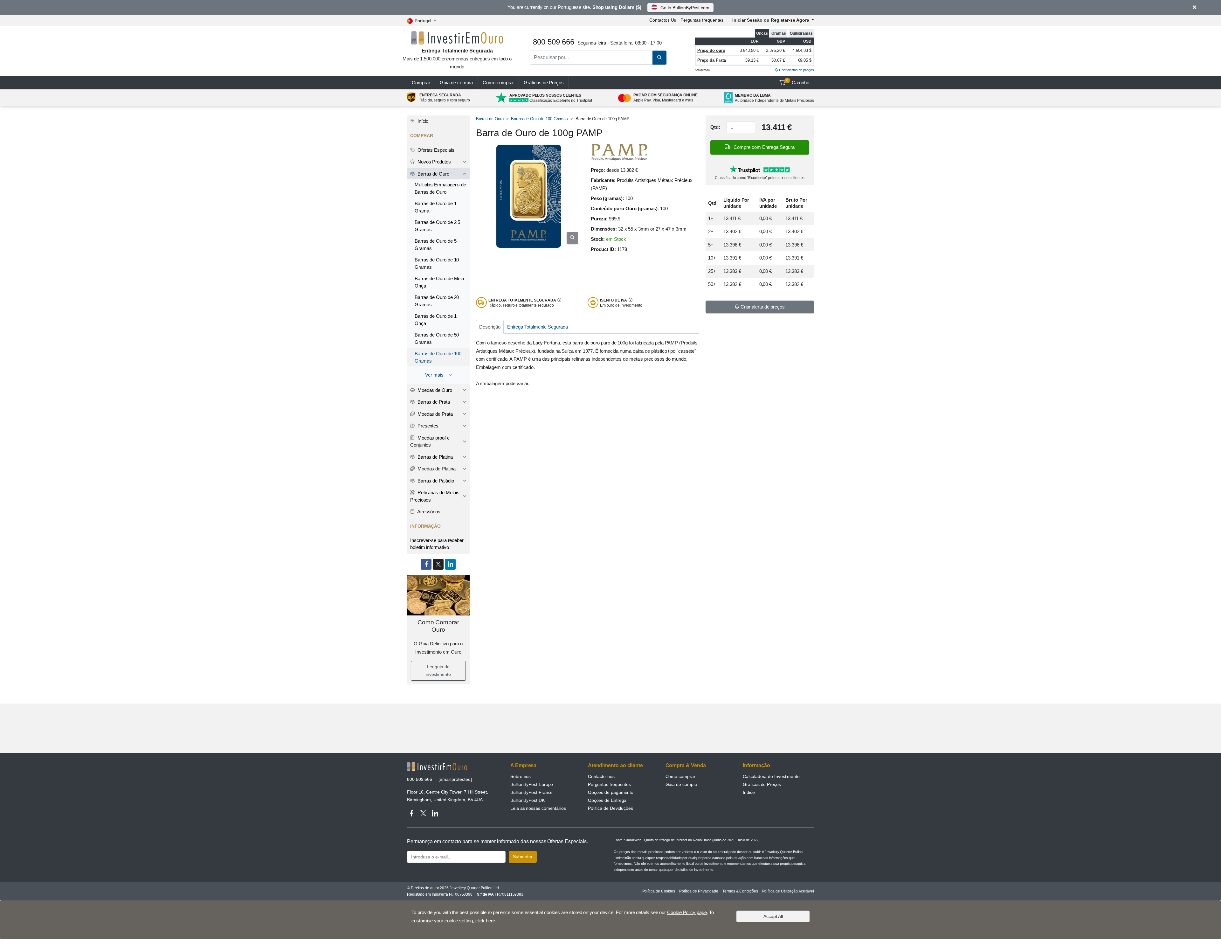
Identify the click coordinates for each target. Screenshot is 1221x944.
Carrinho (797, 81)
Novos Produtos (433, 161)
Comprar (421, 82)
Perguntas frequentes (701, 20)
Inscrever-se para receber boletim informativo (437, 544)
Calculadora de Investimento (771, 776)
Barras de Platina (434, 457)
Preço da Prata (711, 60)
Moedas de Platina (436, 468)
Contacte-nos (601, 776)
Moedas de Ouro (434, 390)
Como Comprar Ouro (438, 626)
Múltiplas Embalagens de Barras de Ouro (440, 188)
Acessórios (428, 511)
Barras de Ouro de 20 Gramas (437, 301)
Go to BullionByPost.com (684, 7)
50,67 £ (778, 60)
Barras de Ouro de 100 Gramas (539, 118)
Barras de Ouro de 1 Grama (435, 207)
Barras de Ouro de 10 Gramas (437, 263)
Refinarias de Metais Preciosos (434, 496)
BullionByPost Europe (531, 784)
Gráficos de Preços (762, 784)
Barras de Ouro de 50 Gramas (437, 338)
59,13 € (752, 60)
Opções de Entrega (607, 800)
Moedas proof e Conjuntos (430, 441)
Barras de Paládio (435, 480)
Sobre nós (520, 776)
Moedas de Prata (434, 414)
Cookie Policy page (687, 912)
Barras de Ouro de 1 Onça (435, 319)
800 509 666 (419, 779)
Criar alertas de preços (796, 70)
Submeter (523, 856)
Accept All (773, 916)
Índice (749, 792)
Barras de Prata (433, 402)
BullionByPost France (531, 792)
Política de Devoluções (610, 808)
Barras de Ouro (490, 118)
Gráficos (544, 82)
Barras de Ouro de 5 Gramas (435, 244)
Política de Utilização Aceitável (788, 891)
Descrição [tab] (489, 327)
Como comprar (498, 82)
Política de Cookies (658, 891)
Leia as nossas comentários (538, 808)
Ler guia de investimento (438, 670)
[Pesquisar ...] (659, 58)
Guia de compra (456, 82)
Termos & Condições (740, 891)
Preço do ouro (711, 50)
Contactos (662, 20)
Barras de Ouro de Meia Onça (439, 282)
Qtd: (715, 127)
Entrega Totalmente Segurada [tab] (537, 327)
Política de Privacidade (698, 891)
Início (422, 121)
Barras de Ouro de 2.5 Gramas (437, 225)
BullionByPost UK (527, 800)
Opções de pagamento (610, 792)
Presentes (427, 425)
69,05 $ (804, 60)
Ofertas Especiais (435, 150)
